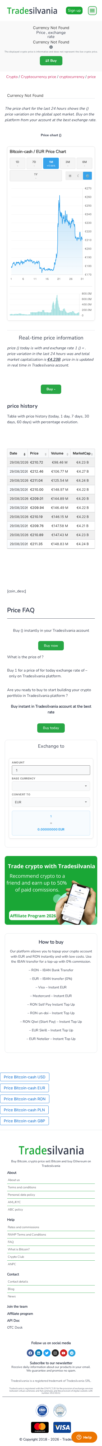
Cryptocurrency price (38, 76)
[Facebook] (30, 1353)
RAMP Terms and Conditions (27, 1234)
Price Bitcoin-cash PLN (24, 1109)
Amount (18, 762)
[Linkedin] (38, 1353)
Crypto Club (16, 1257)
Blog (11, 1289)
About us (14, 1180)
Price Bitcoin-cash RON (25, 1098)
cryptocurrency (71, 76)
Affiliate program (20, 1313)
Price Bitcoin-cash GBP (24, 1120)
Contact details (18, 1281)
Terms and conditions (22, 1187)
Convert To (21, 794)
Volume (57, 453)
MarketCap (82, 453)
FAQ (11, 1242)
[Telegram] (71, 1353)
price (92, 76)
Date (13, 453)
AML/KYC (14, 1202)
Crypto (12, 76)
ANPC (12, 1264)
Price (34, 453)
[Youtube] (63, 1353)
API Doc (13, 1320)
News (12, 1296)
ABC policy (15, 1209)
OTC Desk (15, 1327)
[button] (92, 10)
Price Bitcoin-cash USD (25, 1077)
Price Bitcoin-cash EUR (24, 1088)
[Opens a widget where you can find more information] (84, 1438)
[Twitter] (47, 1353)
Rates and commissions (23, 1227)
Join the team (17, 1306)
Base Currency (24, 778)
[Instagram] (55, 1353)
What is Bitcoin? (19, 1249)
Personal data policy (21, 1195)
